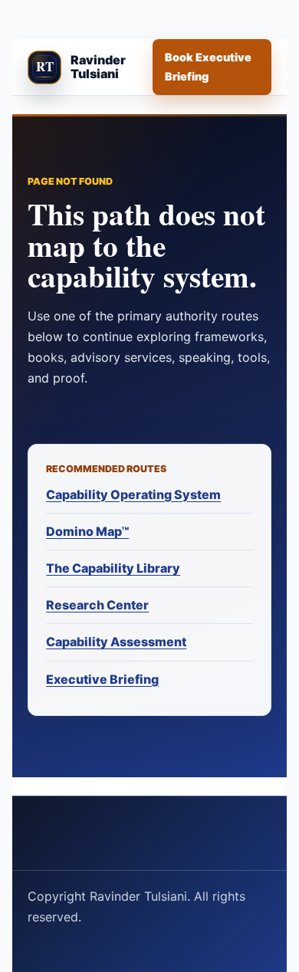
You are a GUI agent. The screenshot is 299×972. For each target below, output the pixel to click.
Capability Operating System (133, 494)
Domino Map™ (87, 531)
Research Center (97, 604)
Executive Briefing (102, 679)
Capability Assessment (116, 641)
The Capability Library (113, 568)
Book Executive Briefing (208, 66)
